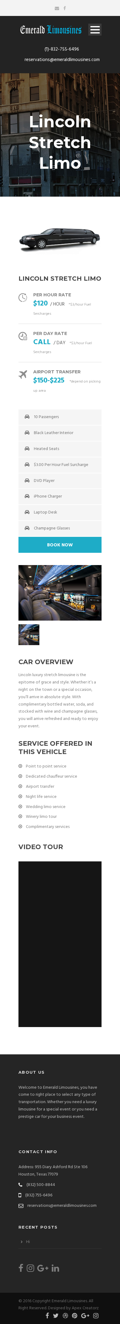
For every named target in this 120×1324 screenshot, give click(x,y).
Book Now (60, 545)
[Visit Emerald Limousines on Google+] (42, 1270)
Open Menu (95, 30)
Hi (28, 1241)
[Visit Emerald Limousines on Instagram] (30, 1270)
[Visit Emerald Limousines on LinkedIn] (55, 1270)
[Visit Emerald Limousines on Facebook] (20, 1270)
